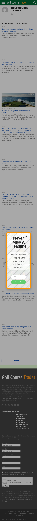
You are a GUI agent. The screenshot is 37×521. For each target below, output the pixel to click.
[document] (18, 260)
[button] (26, 236)
